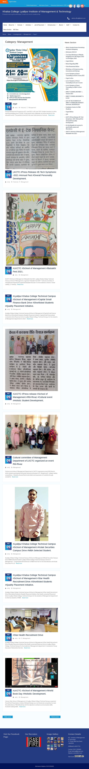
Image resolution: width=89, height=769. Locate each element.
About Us (11, 25)
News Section (7, 29)
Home (5, 25)
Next (45, 747)
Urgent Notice (69, 61)
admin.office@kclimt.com (79, 18)
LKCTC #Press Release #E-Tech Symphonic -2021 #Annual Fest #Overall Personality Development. (34, 175)
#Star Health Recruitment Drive (28, 635)
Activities (28, 25)
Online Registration (31, 5)
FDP (15, 104)
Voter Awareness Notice (72, 66)
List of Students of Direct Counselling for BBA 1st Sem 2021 (74, 87)
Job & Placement (39, 25)
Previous (22, 747)
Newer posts (55, 717)
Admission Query (43, 5)
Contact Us (76, 25)
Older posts (7, 717)
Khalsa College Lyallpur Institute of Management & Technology (37, 11)
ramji (16, 107)
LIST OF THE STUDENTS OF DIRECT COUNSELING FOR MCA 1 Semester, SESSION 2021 (75, 102)
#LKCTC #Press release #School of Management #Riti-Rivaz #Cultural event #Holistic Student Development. (32, 397)
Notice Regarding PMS (72, 63)
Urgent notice (69, 78)
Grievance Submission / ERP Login (60, 5)
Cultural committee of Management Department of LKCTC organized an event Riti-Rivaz (33, 460)
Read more (51, 115)
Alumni (61, 25)
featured (23, 107)
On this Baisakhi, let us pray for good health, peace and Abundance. (74, 127)
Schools (19, 25)
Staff (67, 25)
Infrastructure (52, 25)
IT (27, 107)
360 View (15, 29)
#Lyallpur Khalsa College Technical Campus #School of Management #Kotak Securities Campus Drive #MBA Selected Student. (34, 547)
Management (32, 107)
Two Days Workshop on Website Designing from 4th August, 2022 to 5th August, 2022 (75, 56)
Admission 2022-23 (71, 52)
